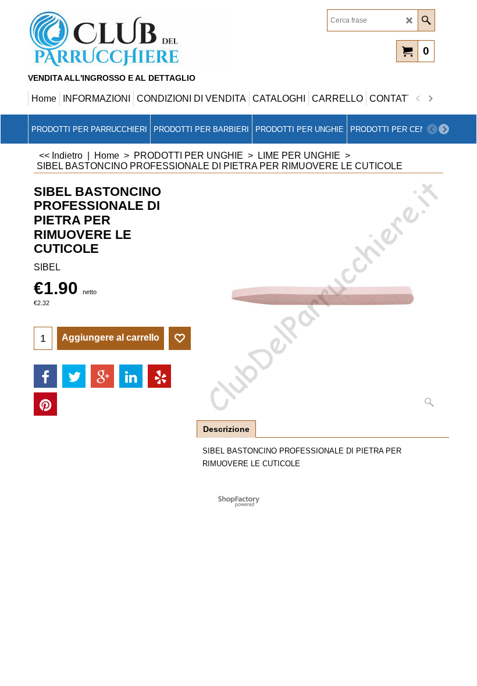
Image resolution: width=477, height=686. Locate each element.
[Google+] (102, 376)
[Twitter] (74, 376)
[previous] (418, 99)
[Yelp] (159, 376)
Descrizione (226, 429)
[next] (430, 99)
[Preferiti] (180, 338)
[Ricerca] (426, 20)
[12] (130, 38)
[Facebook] (45, 376)
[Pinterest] (45, 404)
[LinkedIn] (131, 376)
